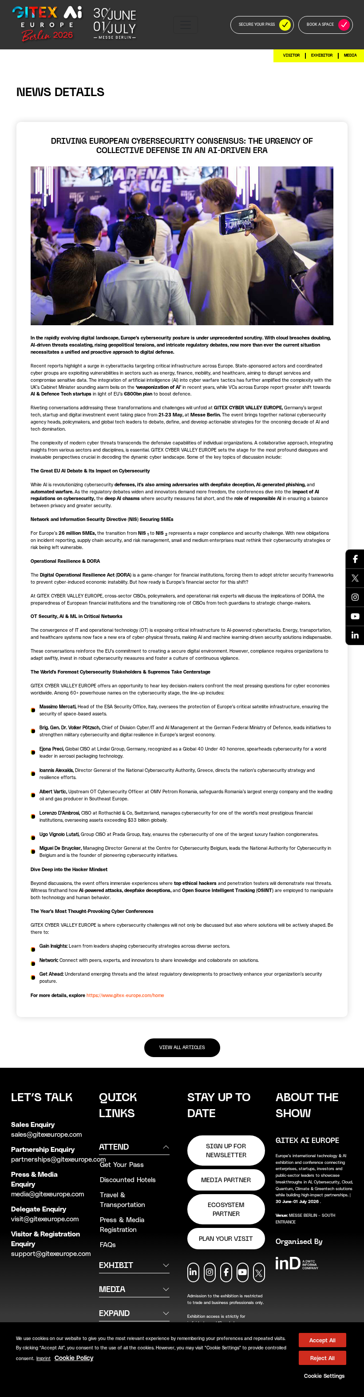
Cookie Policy (74, 1357)
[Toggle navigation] (185, 25)
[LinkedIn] (355, 635)
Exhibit (116, 1265)
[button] (322, 1376)
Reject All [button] (322, 1358)
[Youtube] (355, 616)
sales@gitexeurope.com (46, 1134)
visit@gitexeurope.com (45, 1219)
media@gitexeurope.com (47, 1194)
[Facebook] (355, 558)
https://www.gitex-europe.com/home (125, 995)
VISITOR (291, 55)
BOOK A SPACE (320, 24)
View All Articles (182, 1047)
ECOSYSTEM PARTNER (226, 1209)
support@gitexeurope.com (51, 1253)
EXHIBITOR (321, 55)
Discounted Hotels (128, 1179)
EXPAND (114, 1313)
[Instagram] (355, 597)
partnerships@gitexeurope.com (58, 1159)
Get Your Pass (122, 1164)
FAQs (108, 1244)
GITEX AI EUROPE (307, 1140)
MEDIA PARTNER (226, 1180)
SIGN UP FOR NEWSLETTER (226, 1150)
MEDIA (350, 55)
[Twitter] (355, 578)
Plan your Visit (226, 1239)
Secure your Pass (257, 24)
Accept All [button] (322, 1340)
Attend (114, 1147)
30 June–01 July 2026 (298, 1201)
